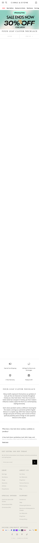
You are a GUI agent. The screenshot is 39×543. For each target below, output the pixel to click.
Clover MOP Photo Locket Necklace (27, 135)
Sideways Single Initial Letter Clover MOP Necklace (9, 347)
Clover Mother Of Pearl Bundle (9, 167)
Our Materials (23, 477)
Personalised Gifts (7, 504)
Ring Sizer (22, 480)
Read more (5, 442)
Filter (10, 36)
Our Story (22, 474)
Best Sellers (10, 8)
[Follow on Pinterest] (22, 534)
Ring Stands (5, 489)
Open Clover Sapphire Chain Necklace (28, 315)
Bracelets (4, 483)
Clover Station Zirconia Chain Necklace (29, 283)
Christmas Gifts (6, 507)
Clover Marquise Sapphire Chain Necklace (26, 102)
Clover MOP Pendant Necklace (8, 132)
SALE (3, 8)
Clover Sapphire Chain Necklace (28, 167)
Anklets (4, 486)
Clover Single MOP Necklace (8, 198)
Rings (3, 480)
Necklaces (30, 8)
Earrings (4, 474)
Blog (21, 489)
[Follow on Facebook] (12, 534)
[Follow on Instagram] (17, 534)
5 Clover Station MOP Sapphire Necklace (9, 101)
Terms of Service (24, 483)
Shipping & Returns (25, 505)
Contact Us (23, 499)
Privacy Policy (23, 519)
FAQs (21, 502)
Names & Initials (20, 8)
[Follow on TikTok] (27, 534)
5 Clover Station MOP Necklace (28, 64)
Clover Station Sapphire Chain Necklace (29, 251)
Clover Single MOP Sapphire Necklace (27, 198)
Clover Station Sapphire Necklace (10, 283)
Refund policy (23, 486)
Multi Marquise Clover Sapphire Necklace (9, 315)
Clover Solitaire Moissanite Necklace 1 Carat (9, 249)
